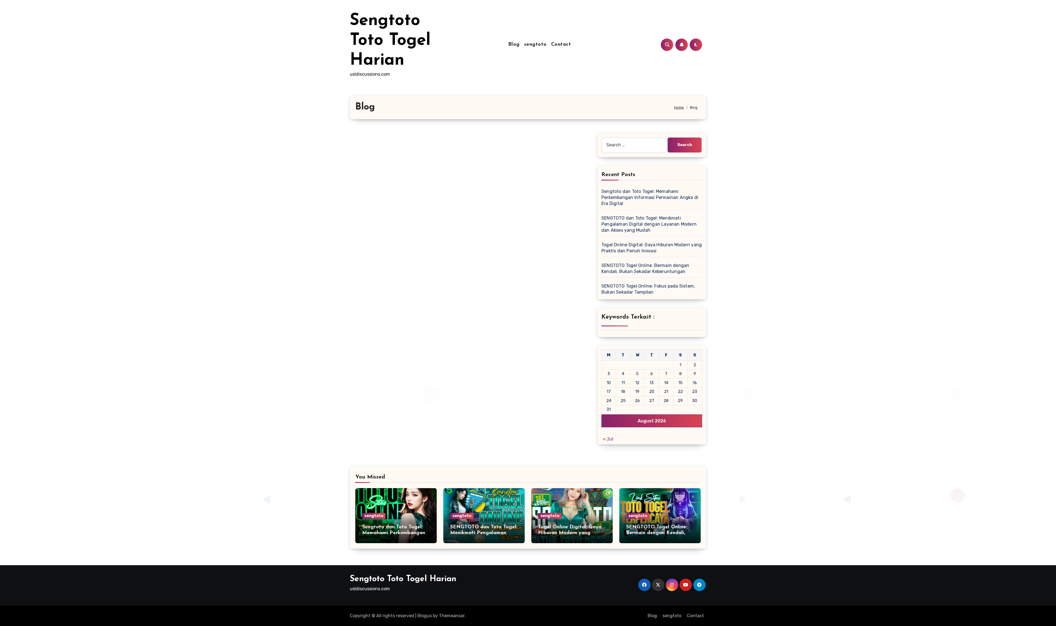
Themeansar (451, 615)
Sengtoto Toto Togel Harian (390, 41)
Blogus (424, 615)
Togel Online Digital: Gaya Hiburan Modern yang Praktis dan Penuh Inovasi (569, 533)
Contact (561, 44)
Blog (514, 44)
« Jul (608, 439)
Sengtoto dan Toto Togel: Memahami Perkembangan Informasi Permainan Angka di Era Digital (649, 197)
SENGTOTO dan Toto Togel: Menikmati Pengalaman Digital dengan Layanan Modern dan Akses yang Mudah (649, 224)
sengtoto (535, 44)
